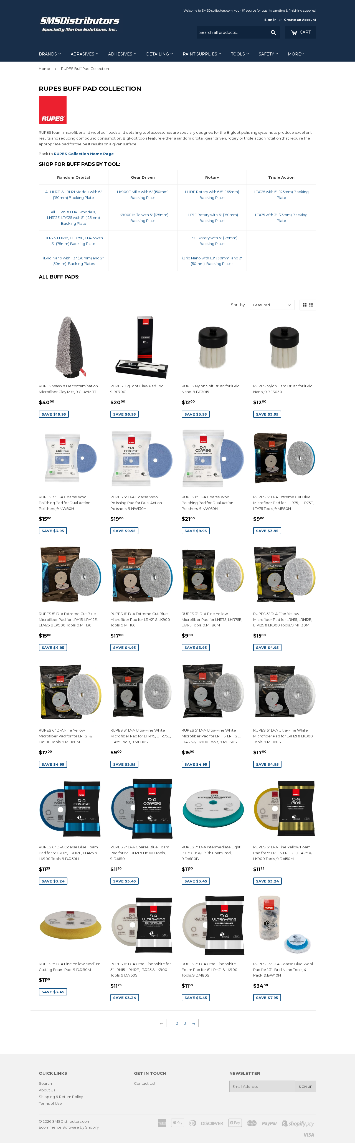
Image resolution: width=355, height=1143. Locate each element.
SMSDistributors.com (71, 1121)
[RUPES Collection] (53, 122)
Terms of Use (50, 1103)
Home (44, 68)
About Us (47, 1090)
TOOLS (238, 54)
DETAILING (158, 54)
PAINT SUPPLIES (200, 54)
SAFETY (267, 54)
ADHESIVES (120, 54)
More (294, 54)
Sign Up (306, 1086)
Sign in (270, 20)
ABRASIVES (83, 54)
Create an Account (300, 20)
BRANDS (48, 54)
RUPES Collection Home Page (84, 153)
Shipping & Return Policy (61, 1096)
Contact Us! (144, 1083)
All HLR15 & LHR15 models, (74, 212)
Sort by (238, 304)
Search (45, 1083)
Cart (305, 32)
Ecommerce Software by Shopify (69, 1127)
